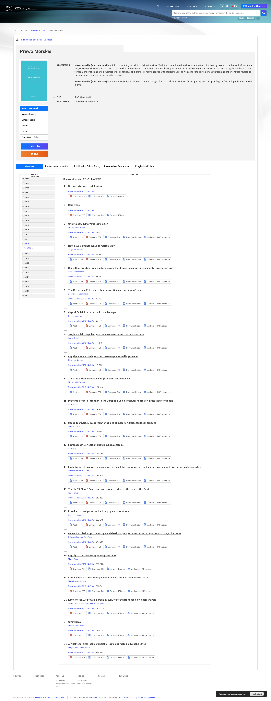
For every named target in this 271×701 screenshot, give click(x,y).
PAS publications (252, 6)
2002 (27, 286)
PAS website (124, 676)
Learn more (242, 694)
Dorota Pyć (72, 404)
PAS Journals (60, 680)
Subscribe (34, 146)
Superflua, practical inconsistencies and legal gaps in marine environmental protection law (120, 268)
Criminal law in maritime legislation (88, 223)
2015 (27, 220)
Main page (39, 676)
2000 (27, 296)
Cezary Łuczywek (75, 316)
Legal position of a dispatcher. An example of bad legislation (103, 356)
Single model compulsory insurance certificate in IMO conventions (106, 334)
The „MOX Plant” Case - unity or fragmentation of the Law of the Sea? (108, 489)
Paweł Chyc (73, 493)
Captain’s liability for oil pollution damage (92, 312)
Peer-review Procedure (116, 166)
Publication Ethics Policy (87, 166)
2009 (27, 254)
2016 (27, 216)
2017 (27, 211)
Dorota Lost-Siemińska (78, 294)
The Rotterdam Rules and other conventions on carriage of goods (106, 290)
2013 (27, 230)
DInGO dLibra (93, 697)
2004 (27, 277)
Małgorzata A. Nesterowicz (79, 648)
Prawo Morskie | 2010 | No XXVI (81, 191)
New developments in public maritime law (91, 245)
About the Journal (30, 108)
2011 (26, 239)
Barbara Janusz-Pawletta (78, 471)
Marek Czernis (74, 559)
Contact (210, 6)
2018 (27, 206)
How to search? (179, 18)
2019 (27, 202)
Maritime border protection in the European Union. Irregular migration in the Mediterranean (120, 400)
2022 (27, 188)
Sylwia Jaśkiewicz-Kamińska (80, 537)
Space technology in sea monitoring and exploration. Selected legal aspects (112, 422)
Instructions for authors (58, 166)
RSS (36, 153)
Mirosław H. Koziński (77, 227)
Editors (25, 126)
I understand (257, 694)
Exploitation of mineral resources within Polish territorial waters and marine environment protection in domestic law (134, 467)
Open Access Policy (30, 137)
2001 (27, 291)
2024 (27, 179)
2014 (27, 225)
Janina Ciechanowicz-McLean (80, 603)
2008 (27, 258)
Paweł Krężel (73, 338)
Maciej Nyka (99, 603)
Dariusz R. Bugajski (76, 515)
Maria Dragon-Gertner (77, 581)
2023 (27, 183)
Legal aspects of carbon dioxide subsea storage (96, 444)
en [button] (235, 6)
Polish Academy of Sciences (39, 697)
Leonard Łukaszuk (76, 426)
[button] (77, 196)
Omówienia (74, 621)
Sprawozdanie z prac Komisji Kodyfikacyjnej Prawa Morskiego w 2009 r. (109, 577)
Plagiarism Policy (144, 166)
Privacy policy (60, 697)
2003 (27, 282)
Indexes (191, 6)
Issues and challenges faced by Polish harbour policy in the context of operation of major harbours (124, 533)
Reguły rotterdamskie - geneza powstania (92, 555)
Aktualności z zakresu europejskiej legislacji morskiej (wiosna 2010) (107, 643)
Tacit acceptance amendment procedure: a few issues (99, 378)
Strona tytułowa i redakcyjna (85, 186)
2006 (27, 268)
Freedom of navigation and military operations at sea (98, 511)
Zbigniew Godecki (76, 250)
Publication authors (84, 684)
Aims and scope (29, 114)
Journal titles (38, 30)
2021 (27, 193)
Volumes (29, 166)
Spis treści (74, 205)
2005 (27, 272)
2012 (27, 234)
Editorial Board (28, 120)
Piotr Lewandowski (76, 272)
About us (171, 6)
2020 (27, 197)
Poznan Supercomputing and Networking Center (137, 697)
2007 (27, 263)
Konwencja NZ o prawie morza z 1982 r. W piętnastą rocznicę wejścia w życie (112, 599)
